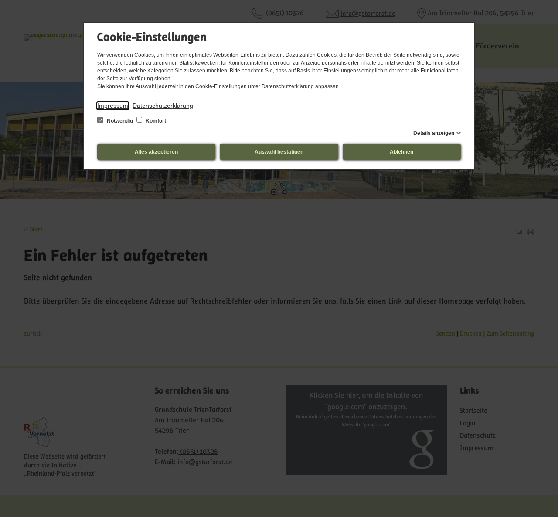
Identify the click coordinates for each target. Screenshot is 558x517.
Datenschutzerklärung (163, 105)
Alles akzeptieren (156, 152)
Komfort (155, 121)
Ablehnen (401, 152)
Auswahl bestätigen (279, 152)
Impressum (112, 105)
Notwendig (119, 121)
